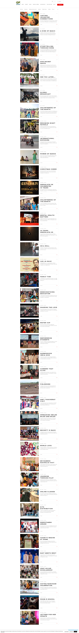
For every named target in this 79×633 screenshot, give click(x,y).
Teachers (39, 9)
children (49, 9)
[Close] (78, 631)
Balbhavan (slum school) (32, 9)
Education (26, 9)
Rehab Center (44, 9)
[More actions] (57, 13)
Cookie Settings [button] (67, 631)
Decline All (71, 631)
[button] (57, 9)
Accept (75, 631)
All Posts (21, 9)
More (53, 9)
